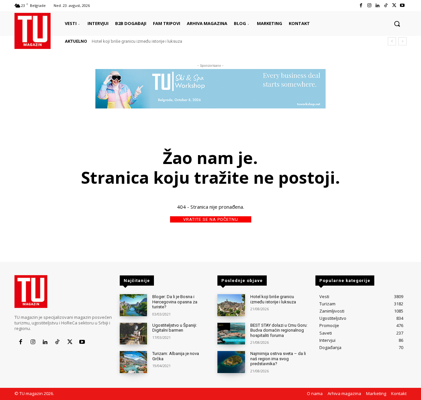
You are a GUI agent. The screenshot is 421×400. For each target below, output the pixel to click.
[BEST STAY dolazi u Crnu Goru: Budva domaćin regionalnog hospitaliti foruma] (231, 334)
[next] (402, 41)
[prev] (392, 41)
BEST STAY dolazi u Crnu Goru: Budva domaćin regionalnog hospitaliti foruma (279, 330)
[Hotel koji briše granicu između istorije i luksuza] (231, 305)
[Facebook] (361, 5)
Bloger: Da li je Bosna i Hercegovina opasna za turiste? (174, 301)
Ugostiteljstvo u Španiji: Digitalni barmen (174, 328)
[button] (397, 23)
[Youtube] (402, 5)
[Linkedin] (377, 5)
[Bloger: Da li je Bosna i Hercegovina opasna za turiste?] (133, 305)
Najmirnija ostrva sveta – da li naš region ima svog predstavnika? (278, 358)
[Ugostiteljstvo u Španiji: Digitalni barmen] (133, 334)
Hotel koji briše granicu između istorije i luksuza (137, 41)
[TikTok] (386, 5)
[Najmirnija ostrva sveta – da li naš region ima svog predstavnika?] (231, 362)
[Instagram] (369, 5)
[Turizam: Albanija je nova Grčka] (133, 362)
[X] (394, 5)
